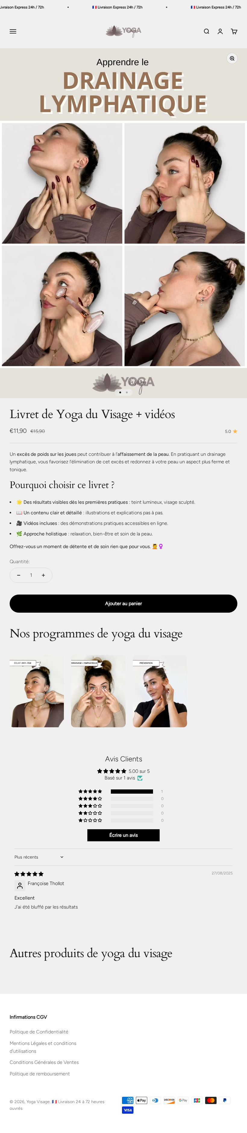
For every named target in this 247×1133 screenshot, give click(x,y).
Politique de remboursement (40, 1074)
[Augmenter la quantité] (43, 575)
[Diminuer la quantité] (18, 575)
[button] (91, 791)
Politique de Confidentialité (39, 1032)
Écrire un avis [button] (123, 835)
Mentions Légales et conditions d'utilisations (43, 1047)
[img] (28, 874)
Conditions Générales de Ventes (44, 1062)
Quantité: (20, 561)
